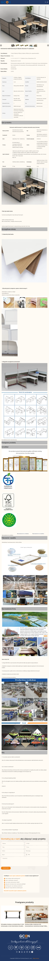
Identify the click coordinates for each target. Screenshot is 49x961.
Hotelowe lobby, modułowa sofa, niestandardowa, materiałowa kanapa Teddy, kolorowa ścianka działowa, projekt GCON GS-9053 (12, 925)
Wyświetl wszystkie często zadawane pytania (15, 891)
